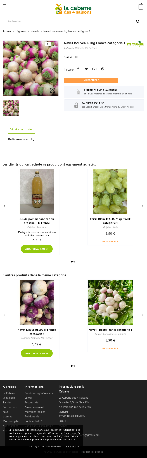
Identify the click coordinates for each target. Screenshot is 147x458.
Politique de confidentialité (33, 419)
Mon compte (11, 421)
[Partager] (78, 69)
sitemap (8, 416)
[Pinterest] (103, 69)
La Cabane (9, 393)
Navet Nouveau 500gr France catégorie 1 (37, 332)
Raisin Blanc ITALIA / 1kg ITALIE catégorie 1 (110, 221)
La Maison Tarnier (9, 400)
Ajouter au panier (36, 249)
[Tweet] (86, 69)
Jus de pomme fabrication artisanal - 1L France (37, 221)
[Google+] (95, 69)
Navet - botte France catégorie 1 (110, 330)
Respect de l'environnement (34, 405)
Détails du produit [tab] (22, 129)
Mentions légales (35, 412)
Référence (15, 139)
